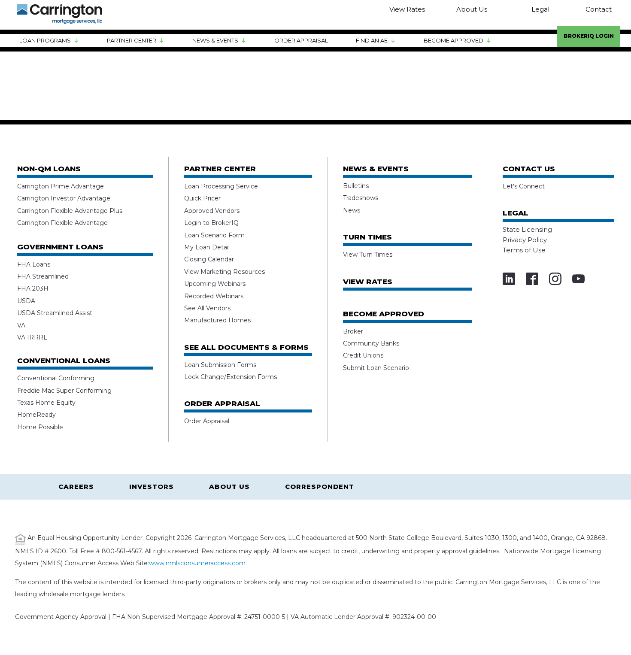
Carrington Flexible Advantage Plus (69, 211)
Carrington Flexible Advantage (62, 223)
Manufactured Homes (217, 320)
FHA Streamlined (43, 276)
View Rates (407, 9)
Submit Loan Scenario (376, 368)
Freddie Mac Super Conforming (64, 390)
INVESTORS (151, 486)
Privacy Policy (525, 240)
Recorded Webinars (213, 296)
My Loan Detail (207, 247)
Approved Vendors (212, 211)
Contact (598, 9)
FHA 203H (33, 288)
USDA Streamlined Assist (54, 313)
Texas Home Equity (46, 402)
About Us (471, 9)
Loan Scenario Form (214, 235)
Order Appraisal (301, 40)
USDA (26, 301)
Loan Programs (45, 40)
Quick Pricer (202, 198)
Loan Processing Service (221, 186)
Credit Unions (363, 355)
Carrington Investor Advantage (63, 198)
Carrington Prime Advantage (60, 186)
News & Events (215, 40)
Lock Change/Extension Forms (230, 377)
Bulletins (356, 186)
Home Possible (40, 427)
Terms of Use (524, 250)
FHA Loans (33, 264)
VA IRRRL (32, 337)
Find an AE (372, 40)
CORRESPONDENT (319, 486)
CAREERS (76, 486)
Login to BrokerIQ (211, 223)
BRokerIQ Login (589, 36)
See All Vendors (207, 308)
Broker (353, 331)
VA (21, 325)
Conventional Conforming (55, 378)
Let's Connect (524, 186)
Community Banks (371, 343)
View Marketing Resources (224, 272)
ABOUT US (229, 486)
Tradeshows (360, 198)
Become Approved (453, 40)
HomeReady (36, 414)
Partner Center (131, 40)
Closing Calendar (209, 259)
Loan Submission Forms (220, 365)
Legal (540, 9)
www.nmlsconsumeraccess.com (197, 563)
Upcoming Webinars (215, 284)
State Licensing (527, 229)
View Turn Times (367, 254)
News (351, 210)
